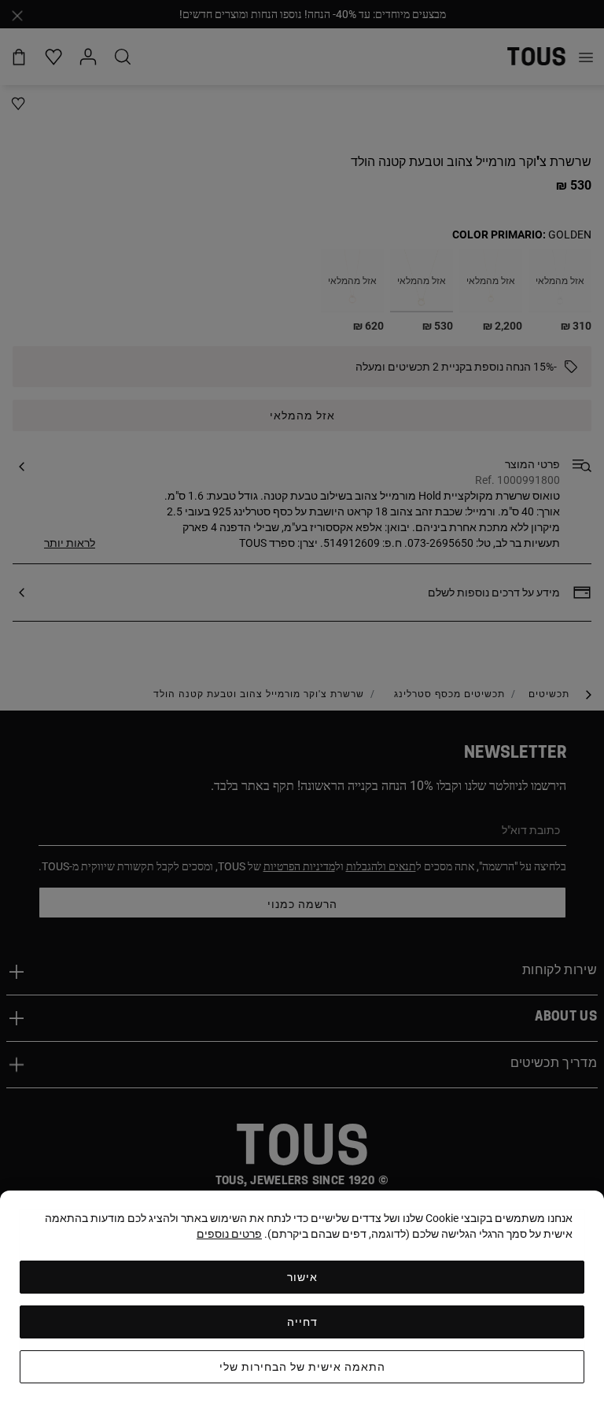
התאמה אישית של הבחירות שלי (302, 1367)
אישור (302, 1277)
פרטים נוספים (229, 1234)
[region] (302, 1297)
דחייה (302, 1322)
